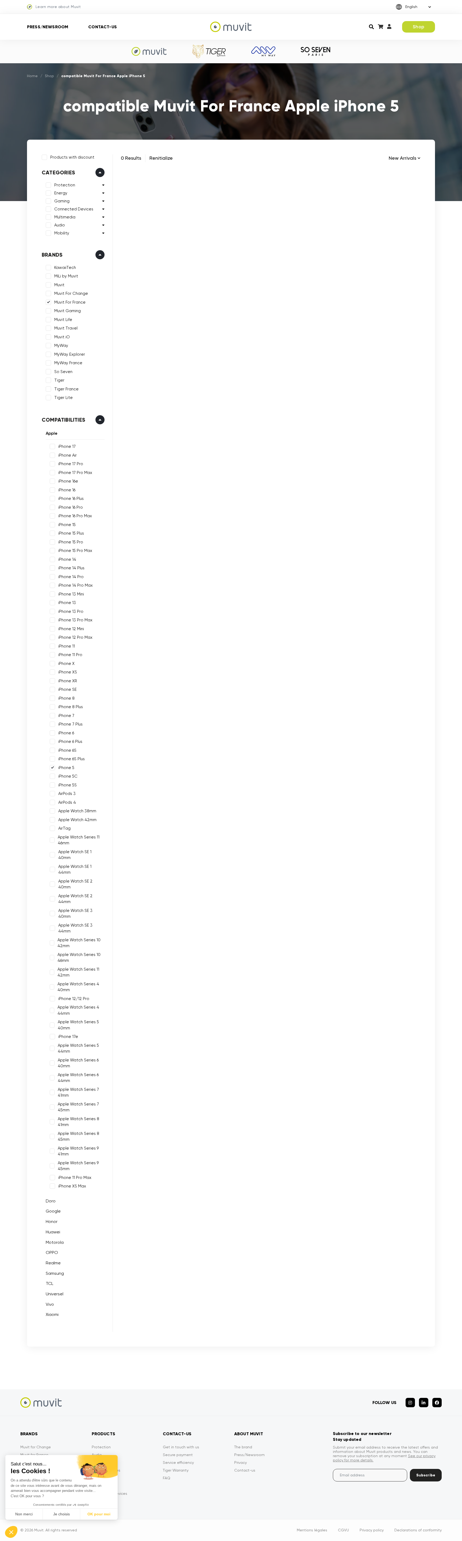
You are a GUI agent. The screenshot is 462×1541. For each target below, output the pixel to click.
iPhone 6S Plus (71, 758)
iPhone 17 (67, 446)
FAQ (166, 1478)
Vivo (50, 1304)
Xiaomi (52, 1314)
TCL (49, 1283)
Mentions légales (312, 1530)
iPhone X (66, 663)
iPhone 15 (67, 524)
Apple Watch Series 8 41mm (78, 1121)
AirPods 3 (67, 793)
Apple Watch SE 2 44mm (75, 898)
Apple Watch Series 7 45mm (78, 1107)
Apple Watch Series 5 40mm (78, 1025)
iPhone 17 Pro (70, 463)
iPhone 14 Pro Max (75, 585)
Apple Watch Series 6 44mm (78, 1077)
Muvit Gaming (67, 310)
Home (32, 76)
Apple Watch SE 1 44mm (74, 869)
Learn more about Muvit (58, 7)
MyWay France (68, 362)
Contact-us (102, 26)
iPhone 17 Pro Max (75, 472)
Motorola (55, 1242)
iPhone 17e (68, 1036)
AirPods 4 (67, 802)
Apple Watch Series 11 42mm (78, 972)
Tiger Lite (63, 397)
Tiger (59, 380)
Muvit (59, 285)
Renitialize (161, 158)
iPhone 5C (68, 776)
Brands (52, 255)
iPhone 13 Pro (70, 611)
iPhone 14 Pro (71, 576)
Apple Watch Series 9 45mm (78, 1165)
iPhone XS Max (72, 1186)
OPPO (52, 1252)
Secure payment (178, 1455)
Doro (51, 1200)
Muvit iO (62, 337)
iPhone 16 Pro (70, 507)
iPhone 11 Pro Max (74, 1177)
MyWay (61, 345)
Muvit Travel (66, 328)
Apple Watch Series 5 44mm (78, 1048)
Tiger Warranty (175, 1470)
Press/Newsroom (47, 26)
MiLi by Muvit (66, 276)
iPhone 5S (67, 785)
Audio (59, 225)
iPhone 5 (66, 767)
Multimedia (64, 217)
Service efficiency (178, 1462)
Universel (54, 1293)
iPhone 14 (67, 559)
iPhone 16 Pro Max (75, 515)
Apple (51, 433)
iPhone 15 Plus (71, 533)
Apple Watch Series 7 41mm (78, 1092)
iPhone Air (67, 455)
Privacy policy (372, 1530)
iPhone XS (67, 672)
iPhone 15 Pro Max (75, 550)
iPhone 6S (67, 750)
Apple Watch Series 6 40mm (78, 1063)
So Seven (63, 371)
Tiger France (66, 389)
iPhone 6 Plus (70, 741)
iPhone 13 (67, 602)
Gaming (62, 201)
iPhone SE (67, 689)
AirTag (64, 828)
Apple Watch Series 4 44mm (78, 1010)
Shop (418, 26)
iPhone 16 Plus (71, 498)
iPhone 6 (66, 733)
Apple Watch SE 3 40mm (75, 913)
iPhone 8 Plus (70, 706)
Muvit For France (70, 302)
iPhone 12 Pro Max (75, 637)
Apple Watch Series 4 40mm (78, 987)
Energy (60, 193)
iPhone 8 (66, 698)
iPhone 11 (66, 646)
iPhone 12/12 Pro (73, 998)
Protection (64, 185)
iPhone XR (67, 681)
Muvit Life (63, 319)
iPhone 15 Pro (70, 542)
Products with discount (72, 157)
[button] (11, 1532)
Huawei (53, 1231)
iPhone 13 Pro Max (75, 620)
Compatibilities (63, 420)
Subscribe (425, 1475)
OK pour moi (98, 1514)
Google (53, 1211)
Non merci (24, 1514)
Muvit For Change (71, 293)
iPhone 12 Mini (71, 628)
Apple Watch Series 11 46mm (78, 840)
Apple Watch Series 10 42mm (79, 943)
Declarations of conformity (418, 1530)
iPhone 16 (66, 490)
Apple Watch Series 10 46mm (79, 957)
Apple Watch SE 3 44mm (75, 928)
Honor (51, 1221)
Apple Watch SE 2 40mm (75, 884)
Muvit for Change (35, 1447)
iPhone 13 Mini (71, 594)
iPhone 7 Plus (70, 724)
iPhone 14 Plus (71, 568)
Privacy (240, 1462)
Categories (58, 172)
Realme (53, 1262)
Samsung (55, 1273)
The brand (243, 1447)
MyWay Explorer (69, 354)
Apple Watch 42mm (77, 819)
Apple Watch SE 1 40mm (74, 854)
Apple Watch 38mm (77, 811)
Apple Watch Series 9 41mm (78, 1151)
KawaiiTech (65, 267)
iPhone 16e (68, 481)
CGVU (343, 1530)
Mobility (61, 233)
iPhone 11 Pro (70, 654)
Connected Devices (73, 209)
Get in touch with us (181, 1447)
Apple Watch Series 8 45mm (78, 1136)
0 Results (131, 158)
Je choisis (61, 1514)
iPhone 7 (66, 715)
